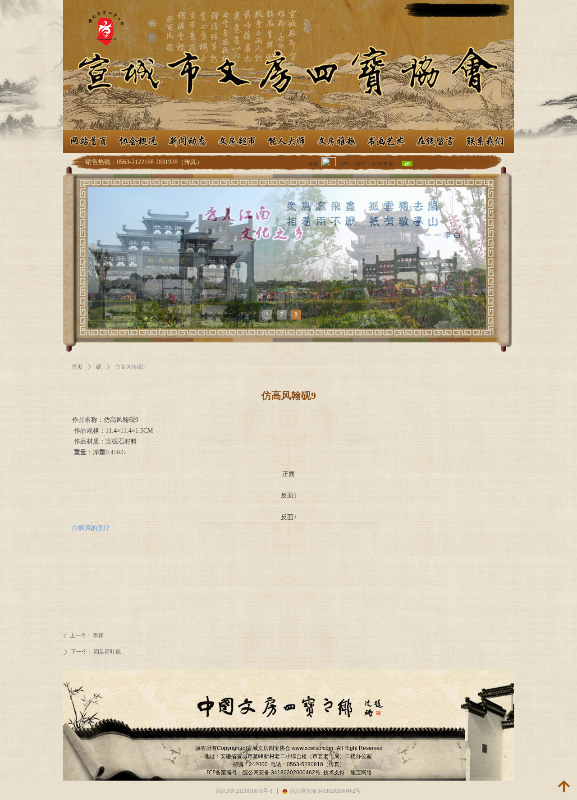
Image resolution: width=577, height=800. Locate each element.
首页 (77, 367)
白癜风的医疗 (91, 528)
